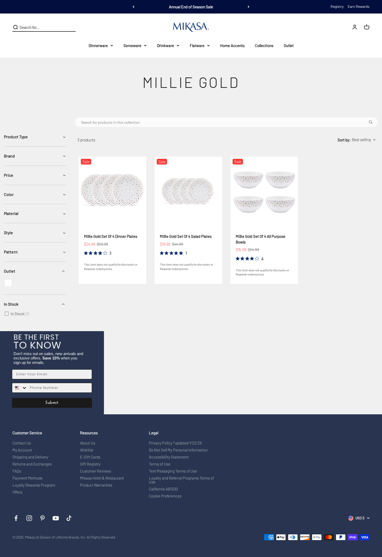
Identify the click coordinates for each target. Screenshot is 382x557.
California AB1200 (163, 489)
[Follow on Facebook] (15, 518)
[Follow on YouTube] (55, 518)
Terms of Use (159, 464)
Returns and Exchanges (32, 464)
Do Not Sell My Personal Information (178, 450)
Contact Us (21, 443)
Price (8, 175)
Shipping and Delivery (30, 457)
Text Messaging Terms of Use (173, 471)
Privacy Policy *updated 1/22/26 (175, 443)
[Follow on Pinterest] (42, 518)
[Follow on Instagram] (29, 518)
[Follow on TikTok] (69, 518)
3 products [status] (86, 139)
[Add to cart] (129, 216)
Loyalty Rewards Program (33, 485)
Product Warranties (96, 485)
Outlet (289, 45)
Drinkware (165, 45)
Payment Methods (27, 478)
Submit (52, 403)
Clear (71, 27)
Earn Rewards (359, 6)
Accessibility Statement (169, 457)
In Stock (11, 304)
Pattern (11, 251)
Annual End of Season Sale (191, 6)
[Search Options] (372, 122)
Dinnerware (98, 45)
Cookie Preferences (165, 496)
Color (9, 194)
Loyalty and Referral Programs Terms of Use (181, 480)
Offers (17, 492)
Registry (337, 6)
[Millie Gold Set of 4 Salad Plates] (188, 190)
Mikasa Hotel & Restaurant (102, 478)
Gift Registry (90, 464)
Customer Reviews (95, 471)
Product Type (16, 136)
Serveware (132, 45)
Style (8, 232)
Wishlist (86, 450)
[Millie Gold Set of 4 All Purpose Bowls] (264, 190)
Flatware (197, 45)
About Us (87, 443)
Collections (264, 45)
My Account (22, 450)
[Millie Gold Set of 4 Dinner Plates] (112, 190)
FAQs (16, 471)
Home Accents (232, 45)
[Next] (248, 7)
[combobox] (356, 140)
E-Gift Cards (90, 457)
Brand (9, 155)
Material (11, 213)
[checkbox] (8, 283)
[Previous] (133, 7)
